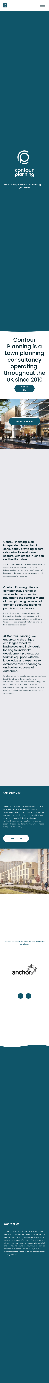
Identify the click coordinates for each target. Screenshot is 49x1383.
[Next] (28, 996)
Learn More (16, 838)
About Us (24, 388)
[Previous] (20, 996)
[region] (24, 975)
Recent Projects (24, 421)
